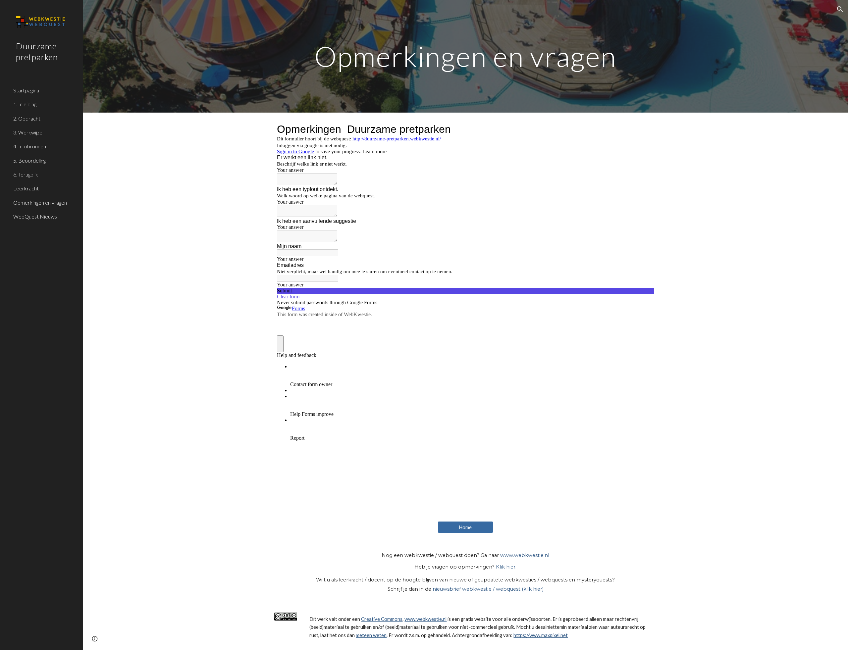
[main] (465, 56)
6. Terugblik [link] (25, 174)
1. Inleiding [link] (24, 104)
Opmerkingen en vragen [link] (40, 202)
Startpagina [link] (26, 90)
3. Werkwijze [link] (27, 132)
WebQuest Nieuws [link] (35, 216)
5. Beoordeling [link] (29, 160)
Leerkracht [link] (26, 188)
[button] (840, 9)
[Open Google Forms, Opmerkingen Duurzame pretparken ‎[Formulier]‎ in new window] (644, 129)
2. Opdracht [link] (26, 118)
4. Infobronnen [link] (29, 146)
